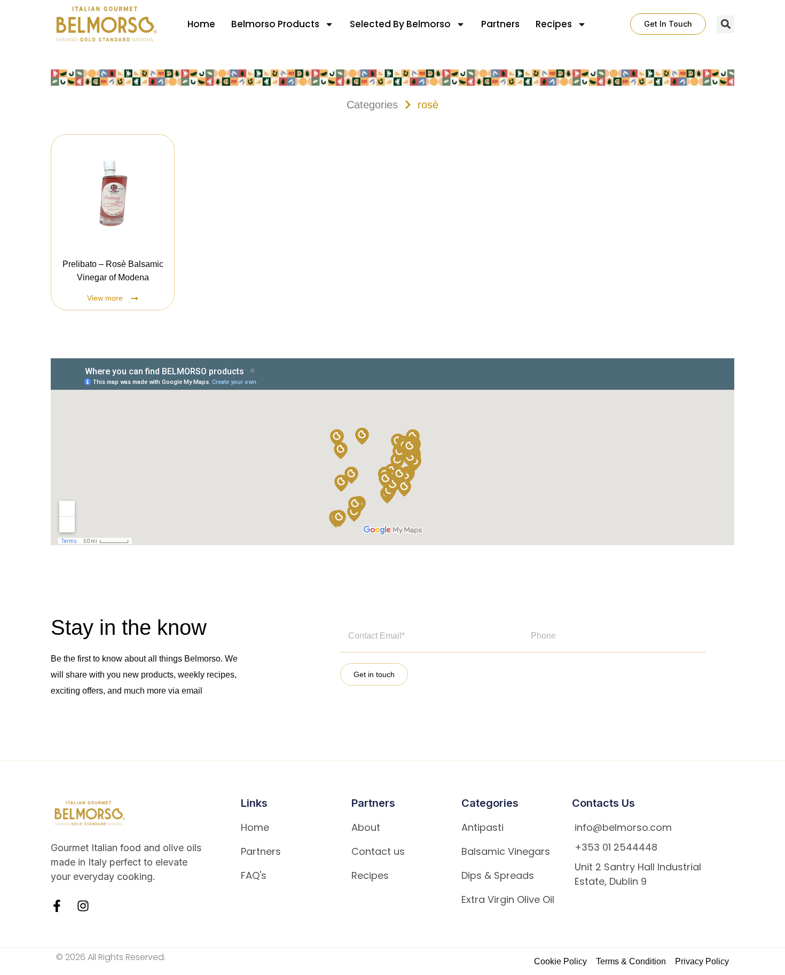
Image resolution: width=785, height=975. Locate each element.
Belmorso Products (275, 24)
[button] (725, 24)
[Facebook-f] (57, 906)
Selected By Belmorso (400, 24)
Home (201, 24)
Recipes (554, 24)
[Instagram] (83, 906)
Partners (500, 24)
